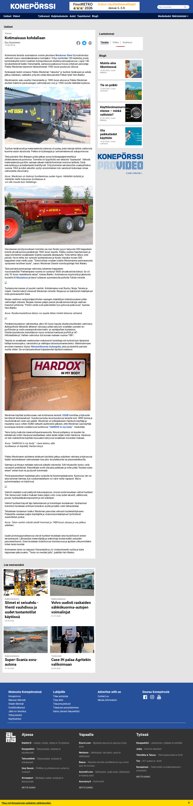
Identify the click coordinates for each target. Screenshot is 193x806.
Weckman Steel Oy (65, 55)
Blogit (95, 16)
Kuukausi (127, 42)
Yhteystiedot (15, 715)
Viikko (115, 42)
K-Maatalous (21, 277)
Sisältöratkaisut (16, 707)
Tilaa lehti (58, 700)
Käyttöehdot (14, 718)
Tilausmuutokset (62, 703)
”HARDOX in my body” (61, 426)
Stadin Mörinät (16, 703)
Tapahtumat (83, 16)
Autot (73, 16)
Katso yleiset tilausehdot (66, 711)
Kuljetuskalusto (59, 16)
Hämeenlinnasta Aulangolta (46, 346)
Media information (107, 700)
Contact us (103, 696)
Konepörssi (14, 696)
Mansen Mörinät (16, 700)
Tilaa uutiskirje (60, 696)
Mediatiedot (164, 16)
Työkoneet (44, 16)
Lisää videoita (134, 173)
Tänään (104, 42)
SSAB (65, 415)
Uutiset (7, 16)
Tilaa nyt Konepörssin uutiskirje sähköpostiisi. (26, 802)
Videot (16, 16)
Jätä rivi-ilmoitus (17, 711)
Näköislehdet (179, 16)
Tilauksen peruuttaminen (66, 707)
